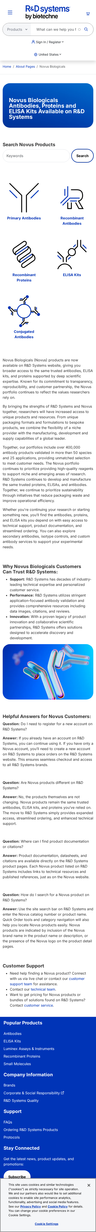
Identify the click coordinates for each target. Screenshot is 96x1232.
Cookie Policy (58, 1206)
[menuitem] (7, 66)
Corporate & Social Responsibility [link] (32, 1093)
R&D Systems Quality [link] (21, 1100)
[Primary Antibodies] (24, 197)
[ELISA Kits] (72, 254)
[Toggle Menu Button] (10, 12)
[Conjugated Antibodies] (24, 311)
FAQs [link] (8, 1122)
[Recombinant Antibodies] (72, 197)
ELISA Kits (72, 275)
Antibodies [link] (12, 1033)
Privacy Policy (30, 1206)
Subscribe (17, 1177)
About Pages (25, 66)
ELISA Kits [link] (12, 1041)
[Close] (89, 1185)
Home (7, 66)
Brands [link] (9, 1085)
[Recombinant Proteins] (24, 254)
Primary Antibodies (24, 218)
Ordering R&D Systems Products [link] (31, 1129)
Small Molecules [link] (17, 1064)
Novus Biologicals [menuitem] (52, 66)
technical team (43, 989)
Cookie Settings (46, 1224)
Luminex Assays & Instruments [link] (29, 1048)
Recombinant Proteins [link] (22, 1056)
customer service (38, 1005)
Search (82, 156)
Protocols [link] (12, 1137)
